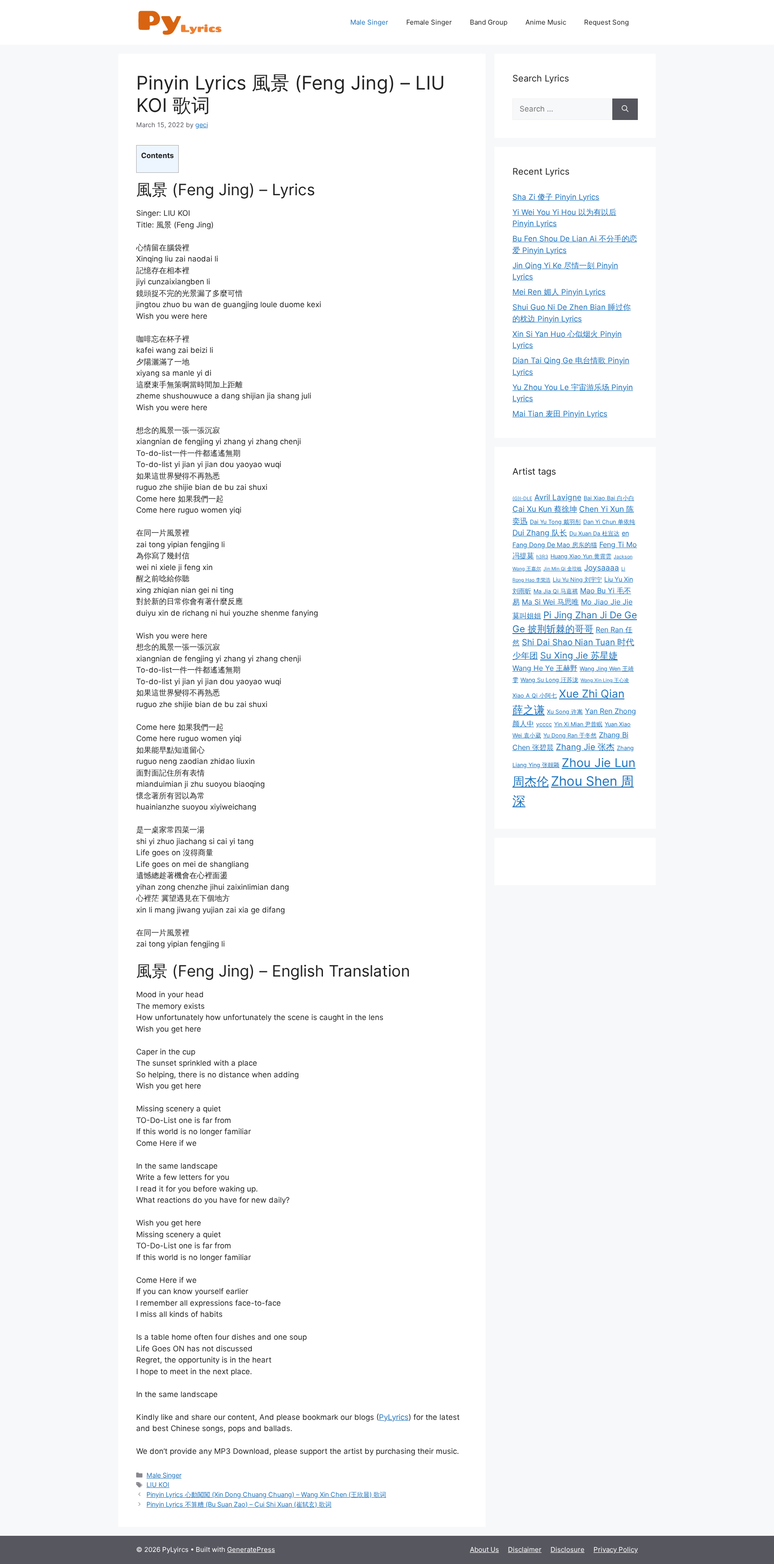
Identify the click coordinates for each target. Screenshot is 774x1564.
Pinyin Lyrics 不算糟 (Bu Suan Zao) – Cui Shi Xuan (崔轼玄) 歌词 (238, 1504)
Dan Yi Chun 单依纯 (609, 521)
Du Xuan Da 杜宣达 (594, 533)
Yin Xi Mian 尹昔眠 (578, 724)
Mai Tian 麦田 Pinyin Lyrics (559, 413)
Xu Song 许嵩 (565, 711)
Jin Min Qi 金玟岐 (562, 569)
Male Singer (369, 22)
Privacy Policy (615, 1549)
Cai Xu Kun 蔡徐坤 (544, 509)
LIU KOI (157, 1484)
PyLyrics (393, 1417)
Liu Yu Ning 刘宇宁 (577, 579)
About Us (484, 1549)
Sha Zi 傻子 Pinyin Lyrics (555, 197)
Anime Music (545, 22)
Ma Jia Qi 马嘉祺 (555, 591)
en (625, 533)
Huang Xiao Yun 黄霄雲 (580, 556)
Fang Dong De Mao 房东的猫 (554, 544)
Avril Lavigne (557, 497)
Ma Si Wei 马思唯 (550, 601)
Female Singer (429, 22)
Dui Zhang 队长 (539, 532)
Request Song (606, 22)
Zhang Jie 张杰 (585, 747)
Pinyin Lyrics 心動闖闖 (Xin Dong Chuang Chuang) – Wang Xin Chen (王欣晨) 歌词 (266, 1494)
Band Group (488, 22)
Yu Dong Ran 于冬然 (570, 735)
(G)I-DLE (522, 498)
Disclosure (567, 1549)
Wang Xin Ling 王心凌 (604, 680)
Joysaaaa (601, 567)
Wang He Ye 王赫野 (544, 668)
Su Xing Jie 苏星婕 (579, 655)
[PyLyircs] (181, 21)
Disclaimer (525, 1549)
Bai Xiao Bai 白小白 (609, 498)
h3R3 (542, 557)
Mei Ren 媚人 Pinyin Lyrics (559, 291)
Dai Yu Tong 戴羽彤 (555, 521)
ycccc (544, 724)
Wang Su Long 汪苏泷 (549, 680)
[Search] (625, 109)
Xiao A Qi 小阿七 (534, 695)
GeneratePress (251, 1549)
